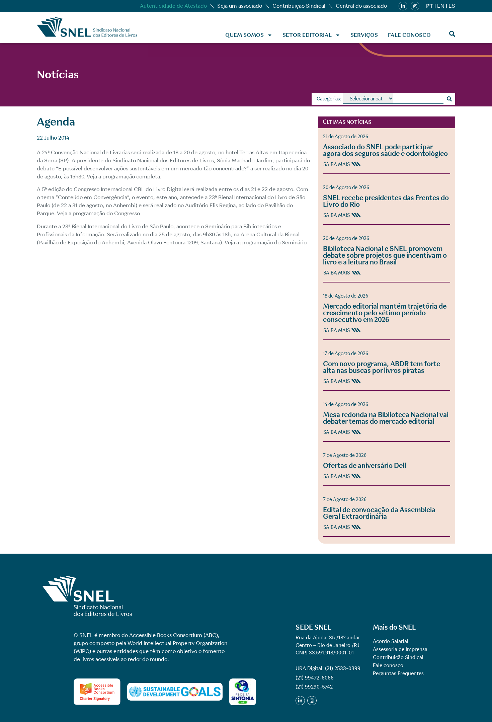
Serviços (364, 35)
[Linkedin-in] (403, 6)
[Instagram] (415, 6)
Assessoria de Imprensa (400, 649)
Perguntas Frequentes (398, 673)
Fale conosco (409, 35)
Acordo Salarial (390, 641)
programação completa (131, 176)
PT (429, 6)
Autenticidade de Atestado (173, 6)
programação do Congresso (106, 213)
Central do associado (361, 6)
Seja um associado (239, 6)
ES (451, 6)
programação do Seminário (273, 242)
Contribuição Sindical (298, 6)
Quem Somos (244, 35)
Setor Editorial (307, 35)
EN (440, 6)
